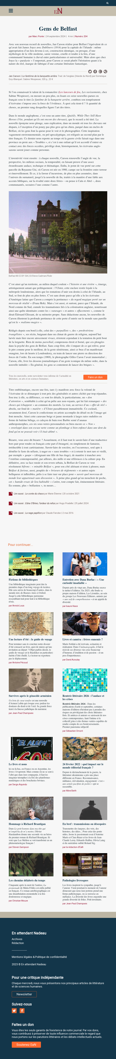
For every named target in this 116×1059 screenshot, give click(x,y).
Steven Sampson (20, 847)
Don (105, 71)
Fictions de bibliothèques (23, 579)
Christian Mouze (20, 900)
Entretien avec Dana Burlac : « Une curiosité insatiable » (83, 581)
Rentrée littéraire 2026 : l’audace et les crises (83, 697)
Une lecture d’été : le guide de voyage (30, 639)
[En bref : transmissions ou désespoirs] (85, 808)
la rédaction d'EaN (74, 847)
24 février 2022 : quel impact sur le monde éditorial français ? (83, 765)
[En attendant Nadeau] (58, 11)
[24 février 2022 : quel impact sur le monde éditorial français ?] (85, 748)
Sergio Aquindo (19, 784)
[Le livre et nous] (31, 748)
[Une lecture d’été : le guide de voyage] (31, 623)
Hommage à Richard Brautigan (27, 824)
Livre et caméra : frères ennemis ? (83, 639)
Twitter (90, 71)
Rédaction (18, 943)
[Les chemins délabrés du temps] (31, 864)
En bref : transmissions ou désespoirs (84, 824)
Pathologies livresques (75, 880)
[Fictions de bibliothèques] (31, 563)
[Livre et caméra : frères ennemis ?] (85, 623)
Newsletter (100, 71)
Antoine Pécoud (20, 662)
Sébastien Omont (74, 731)
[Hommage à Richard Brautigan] (31, 808)
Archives (17, 939)
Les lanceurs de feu (69, 92)
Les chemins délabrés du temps (27, 880)
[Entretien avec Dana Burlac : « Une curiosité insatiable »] (85, 563)
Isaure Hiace (72, 606)
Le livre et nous (18, 764)
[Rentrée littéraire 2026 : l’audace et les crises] (85, 680)
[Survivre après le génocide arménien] (31, 680)
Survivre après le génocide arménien (30, 696)
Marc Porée (38, 36)
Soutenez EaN (26, 1044)
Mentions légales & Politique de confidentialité (39, 956)
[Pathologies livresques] (85, 864)
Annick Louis (18, 605)
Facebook (95, 71)
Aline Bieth (71, 790)
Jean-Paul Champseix (22, 713)
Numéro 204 (81, 36)
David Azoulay (73, 659)
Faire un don (95, 377)
